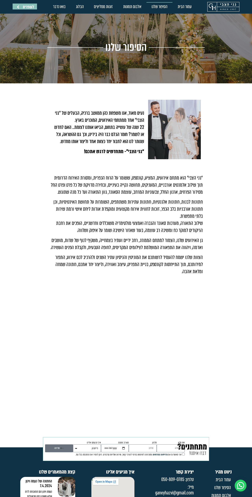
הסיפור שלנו (159, 6)
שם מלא (181, 442)
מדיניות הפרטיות (160, 454)
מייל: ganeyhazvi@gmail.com (174, 490)
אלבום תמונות (132, 6)
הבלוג (80, 6)
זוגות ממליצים (103, 6)
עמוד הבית (185, 6)
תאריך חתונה (123, 442)
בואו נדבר (59, 6)
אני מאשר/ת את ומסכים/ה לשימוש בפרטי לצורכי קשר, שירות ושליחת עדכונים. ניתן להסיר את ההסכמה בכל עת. (129, 454)
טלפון (154, 442)
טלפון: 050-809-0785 (177, 479)
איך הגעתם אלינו (94, 442)
